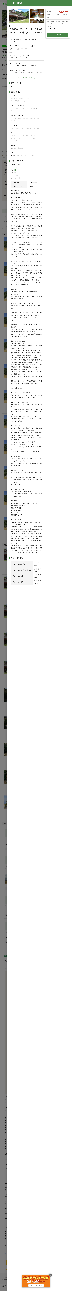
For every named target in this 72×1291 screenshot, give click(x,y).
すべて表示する (25, 77)
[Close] (10, 3)
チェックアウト (63, 21)
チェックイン (51, 21)
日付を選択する (58, 35)
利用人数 (50, 26)
